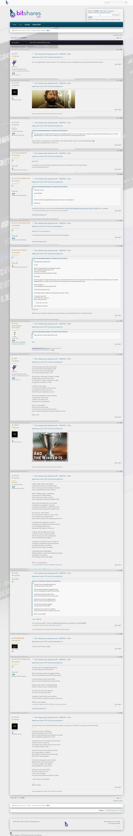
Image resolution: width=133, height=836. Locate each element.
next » (121, 35)
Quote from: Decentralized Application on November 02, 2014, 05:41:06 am (49, 186)
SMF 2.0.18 (16, 821)
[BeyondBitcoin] (14, 340)
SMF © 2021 (24, 821)
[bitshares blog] (14, 193)
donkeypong (19, 638)
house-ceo (21, 135)
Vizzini (16, 83)
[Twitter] (14, 73)
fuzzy (16, 323)
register (111, 11)
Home (14, 24)
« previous (116, 35)
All (18, 37)
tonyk (16, 573)
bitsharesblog (22, 195)
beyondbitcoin (21, 344)
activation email (105, 12)
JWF (15, 54)
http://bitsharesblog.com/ (39, 214)
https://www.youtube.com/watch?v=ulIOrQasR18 (69, 623)
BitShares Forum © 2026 (112, 821)
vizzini (19, 99)
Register (37, 25)
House (16, 122)
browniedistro (22, 342)
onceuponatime (20, 153)
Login (27, 25)
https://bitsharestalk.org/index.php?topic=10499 (81, 208)
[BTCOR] (14, 133)
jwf (19, 74)
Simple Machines (34, 821)
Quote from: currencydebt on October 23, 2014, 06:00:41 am (46, 581)
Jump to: (101, 810)
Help (20, 24)
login (105, 11)
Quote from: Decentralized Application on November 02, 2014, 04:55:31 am (49, 130)
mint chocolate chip (22, 178)
